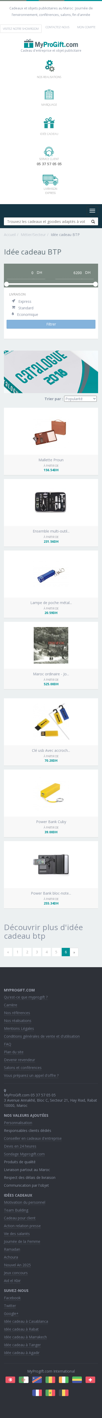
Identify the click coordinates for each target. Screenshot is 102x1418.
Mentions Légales (19, 1028)
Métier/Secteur (33, 234)
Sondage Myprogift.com (24, 1153)
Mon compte (86, 27)
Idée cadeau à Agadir (21, 1352)
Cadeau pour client (20, 1217)
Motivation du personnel (24, 1202)
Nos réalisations (17, 1020)
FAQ (7, 1044)
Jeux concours (16, 1272)
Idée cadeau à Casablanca (26, 1321)
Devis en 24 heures (20, 1146)
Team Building (16, 1210)
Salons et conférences (23, 1067)
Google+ (11, 1313)
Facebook (12, 1297)
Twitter (10, 1305)
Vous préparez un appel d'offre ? (31, 1075)
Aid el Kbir (12, 1280)
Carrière (10, 1004)
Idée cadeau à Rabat (21, 1329)
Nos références (17, 1012)
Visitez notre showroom (21, 29)
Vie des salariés (17, 1233)
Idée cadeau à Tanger (22, 1344)
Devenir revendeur (19, 1059)
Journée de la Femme (22, 1241)
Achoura (11, 1257)
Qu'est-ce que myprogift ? (26, 997)
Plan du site (14, 1051)
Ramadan (12, 1249)
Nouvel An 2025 (17, 1264)
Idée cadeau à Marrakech (25, 1336)
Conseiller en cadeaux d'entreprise (33, 1138)
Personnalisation (18, 1122)
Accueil (10, 234)
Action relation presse (22, 1225)
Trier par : (53, 398)
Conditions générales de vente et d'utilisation (42, 1036)
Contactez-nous (57, 27)
